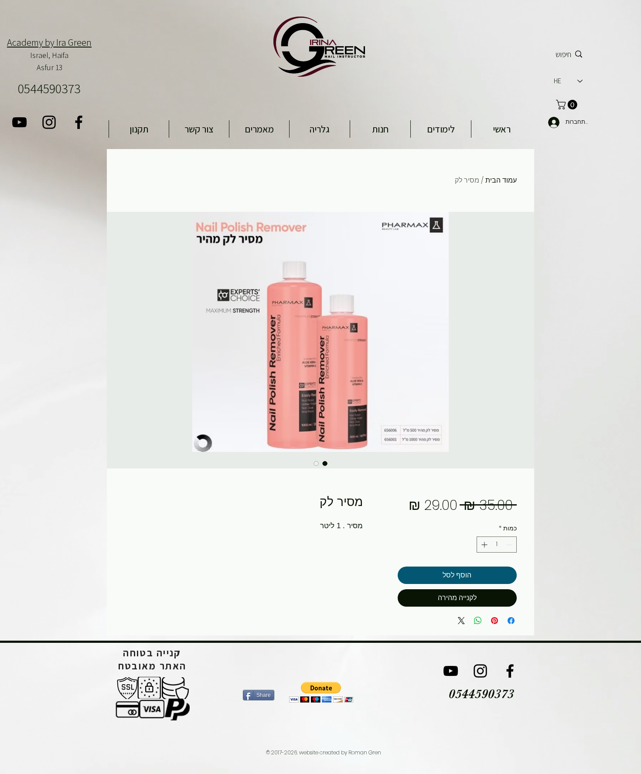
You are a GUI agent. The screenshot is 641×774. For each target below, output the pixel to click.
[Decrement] (510, 544)
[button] (321, 692)
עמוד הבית (501, 180)
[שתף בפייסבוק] (511, 620)
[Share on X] (461, 620)
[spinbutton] (497, 544)
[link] (568, 104)
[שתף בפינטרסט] (494, 620)
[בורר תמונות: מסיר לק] (324, 463)
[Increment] (483, 544)
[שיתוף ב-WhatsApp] (478, 620)
